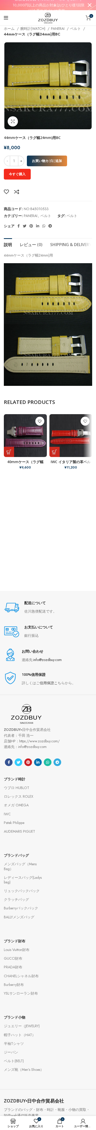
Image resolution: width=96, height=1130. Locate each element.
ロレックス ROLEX (18, 796)
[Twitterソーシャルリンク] (24, 226)
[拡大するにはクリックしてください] (13, 121)
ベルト (76, 28)
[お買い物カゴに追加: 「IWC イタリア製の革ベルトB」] (54, 452)
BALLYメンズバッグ (19, 917)
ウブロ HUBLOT (16, 787)
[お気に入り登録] (6, 191)
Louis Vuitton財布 (16, 949)
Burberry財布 (14, 984)
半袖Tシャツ (14, 1043)
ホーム (10, 28)
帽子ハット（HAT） (20, 1034)
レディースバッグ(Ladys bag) (23, 880)
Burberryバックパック (21, 908)
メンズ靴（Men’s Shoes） (24, 1069)
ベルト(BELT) (14, 1060)
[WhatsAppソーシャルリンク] (44, 226)
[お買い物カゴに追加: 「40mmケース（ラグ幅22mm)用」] (9, 452)
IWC (7, 814)
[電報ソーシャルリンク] (50, 226)
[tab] (8, 244)
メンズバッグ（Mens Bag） (20, 866)
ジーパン (11, 1052)
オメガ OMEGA (16, 805)
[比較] (16, 191)
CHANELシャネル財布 (21, 976)
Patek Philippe (14, 822)
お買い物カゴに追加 (47, 160)
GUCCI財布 (13, 958)
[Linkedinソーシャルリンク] (38, 226)
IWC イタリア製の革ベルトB (71, 464)
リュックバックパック (22, 890)
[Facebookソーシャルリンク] (18, 226)
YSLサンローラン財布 (21, 993)
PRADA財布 (13, 967)
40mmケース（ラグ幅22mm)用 (25, 464)
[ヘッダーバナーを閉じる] (89, 5)
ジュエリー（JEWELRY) (22, 1026)
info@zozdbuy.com (47, 659)
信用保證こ (49, 682)
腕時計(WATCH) (33, 28)
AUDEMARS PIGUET (19, 831)
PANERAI (58, 28)
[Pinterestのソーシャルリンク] (31, 226)
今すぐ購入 (17, 174)
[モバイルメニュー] (6, 18)
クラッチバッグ (16, 899)
